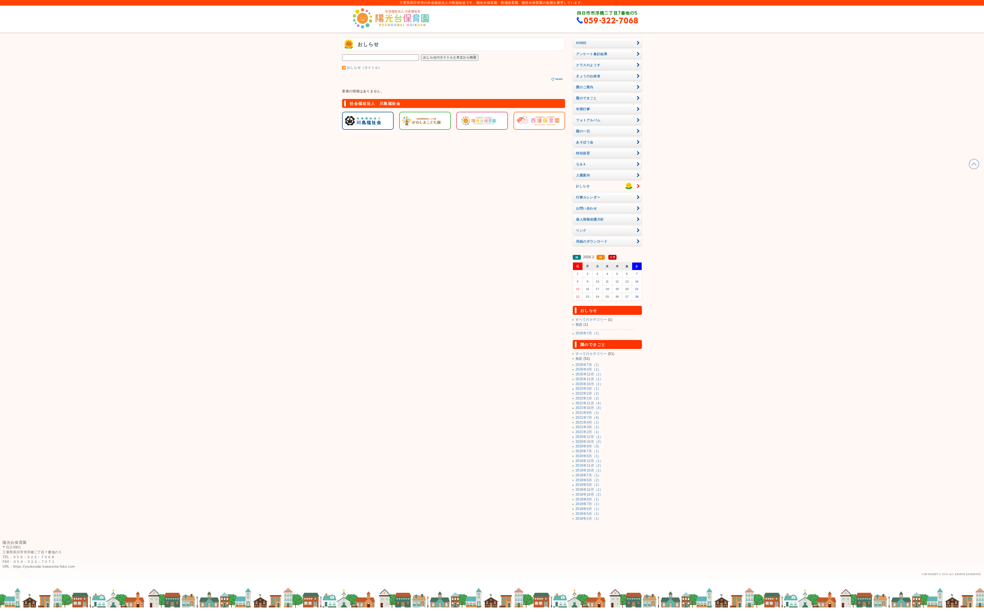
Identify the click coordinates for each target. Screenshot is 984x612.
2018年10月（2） (589, 494)
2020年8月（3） (588, 446)
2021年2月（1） (588, 432)
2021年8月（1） (588, 413)
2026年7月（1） (588, 333)
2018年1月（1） (588, 518)
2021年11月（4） (589, 403)
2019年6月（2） (588, 480)
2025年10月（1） (589, 384)
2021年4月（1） (588, 422)
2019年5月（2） (588, 485)
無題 (579, 324)
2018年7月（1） (588, 504)
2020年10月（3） (589, 442)
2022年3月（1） (588, 388)
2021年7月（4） (588, 417)
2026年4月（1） (588, 369)
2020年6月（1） (588, 456)
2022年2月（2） (588, 393)
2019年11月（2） (589, 465)
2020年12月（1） (589, 437)
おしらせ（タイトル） (364, 67)
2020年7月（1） (588, 451)
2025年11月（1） (589, 379)
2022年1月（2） (588, 398)
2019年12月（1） (589, 461)
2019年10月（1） (589, 470)
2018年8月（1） (588, 499)
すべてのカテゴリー (591, 320)
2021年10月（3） (589, 408)
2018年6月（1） (588, 509)
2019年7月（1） (588, 475)
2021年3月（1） (588, 427)
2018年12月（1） (589, 489)
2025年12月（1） (589, 374)
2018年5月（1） (588, 514)
